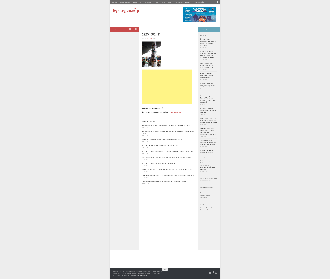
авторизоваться (176, 112)
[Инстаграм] (136, 29)
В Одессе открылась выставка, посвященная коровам (159, 163)
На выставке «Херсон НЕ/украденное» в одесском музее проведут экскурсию (166, 169)
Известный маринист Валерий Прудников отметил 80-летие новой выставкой (166, 157)
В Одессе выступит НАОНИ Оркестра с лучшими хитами (206, 153)
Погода (202, 193)
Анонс (135, 2)
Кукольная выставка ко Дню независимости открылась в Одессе (162, 139)
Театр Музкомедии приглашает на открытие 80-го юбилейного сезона (164, 181)
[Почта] (130, 29)
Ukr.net (202, 178)
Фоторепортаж (178, 2)
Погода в (205, 195)
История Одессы (124, 2)
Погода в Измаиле (205, 208)
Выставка (147, 2)
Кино (163, 2)
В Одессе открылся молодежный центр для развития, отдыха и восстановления (167, 151)
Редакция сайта (199, 2)
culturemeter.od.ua (141, 275)
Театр (169, 2)
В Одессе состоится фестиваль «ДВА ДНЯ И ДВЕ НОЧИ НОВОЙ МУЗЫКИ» (166, 125)
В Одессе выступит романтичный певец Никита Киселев (160, 145)
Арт (141, 2)
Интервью (156, 2)
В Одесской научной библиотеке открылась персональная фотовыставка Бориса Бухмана (207, 165)
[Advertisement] (167, 87)
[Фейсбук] (133, 29)
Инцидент (188, 2)
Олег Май (149, 38)
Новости (114, 2)
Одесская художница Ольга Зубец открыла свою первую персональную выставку (168, 175)
